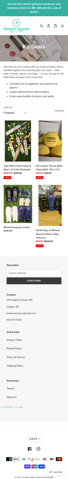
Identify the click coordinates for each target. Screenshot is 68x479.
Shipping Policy (15, 365)
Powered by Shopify (44, 477)
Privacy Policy (14, 340)
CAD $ (33, 438)
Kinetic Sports (28, 477)
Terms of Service (16, 357)
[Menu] (62, 25)
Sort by (8, 107)
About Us (12, 397)
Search (10, 388)
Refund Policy (14, 348)
